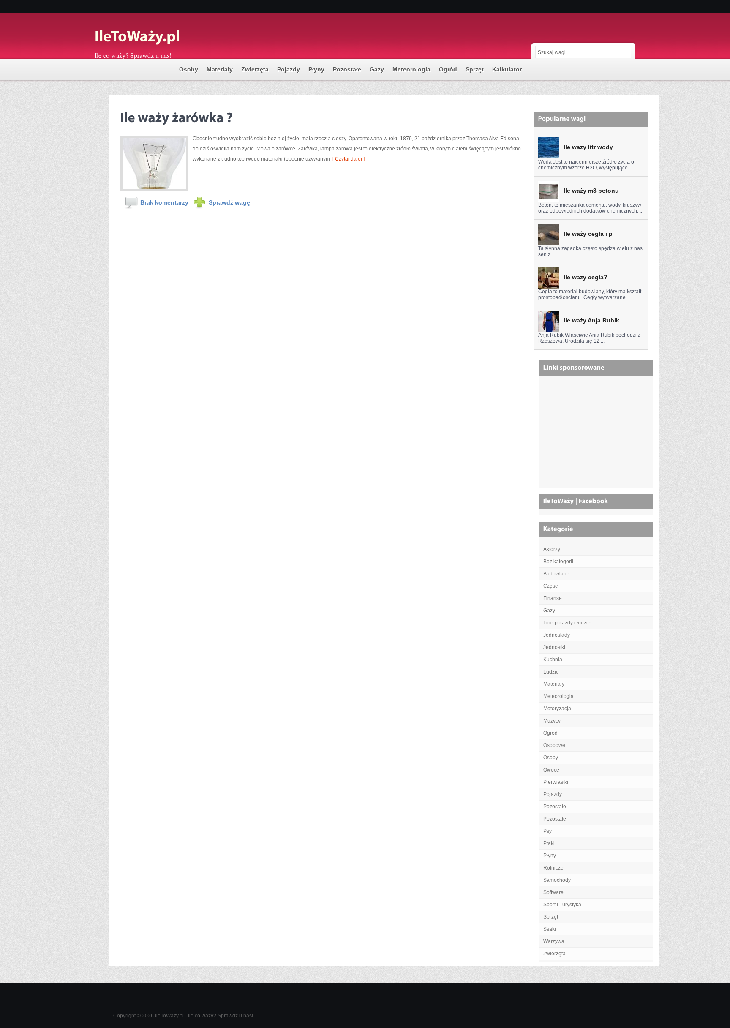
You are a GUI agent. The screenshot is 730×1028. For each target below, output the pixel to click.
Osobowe (554, 745)
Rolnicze (553, 868)
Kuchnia (552, 660)
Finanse (552, 598)
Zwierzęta (255, 69)
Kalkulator (507, 69)
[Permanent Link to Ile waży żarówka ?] (176, 116)
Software (553, 892)
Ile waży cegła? (585, 277)
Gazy (377, 69)
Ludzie (551, 672)
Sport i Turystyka (562, 905)
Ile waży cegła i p (588, 233)
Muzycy (552, 721)
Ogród (448, 69)
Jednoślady (556, 635)
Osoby (188, 69)
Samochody (557, 880)
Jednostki (554, 647)
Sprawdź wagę (229, 202)
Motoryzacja (557, 709)
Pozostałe (347, 69)
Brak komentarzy (164, 202)
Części (551, 586)
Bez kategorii (558, 561)
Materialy (220, 69)
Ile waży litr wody (588, 147)
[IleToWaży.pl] (179, 37)
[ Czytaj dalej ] (347, 159)
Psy (547, 831)
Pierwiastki (555, 782)
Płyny (316, 69)
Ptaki (549, 843)
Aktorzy (551, 549)
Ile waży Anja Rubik (591, 320)
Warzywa (553, 941)
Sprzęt (475, 69)
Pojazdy (288, 69)
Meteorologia (411, 69)
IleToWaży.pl (169, 1016)
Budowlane (556, 574)
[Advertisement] (597, 435)
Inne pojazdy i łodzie (567, 623)
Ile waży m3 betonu (591, 190)
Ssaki (549, 929)
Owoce (551, 770)
